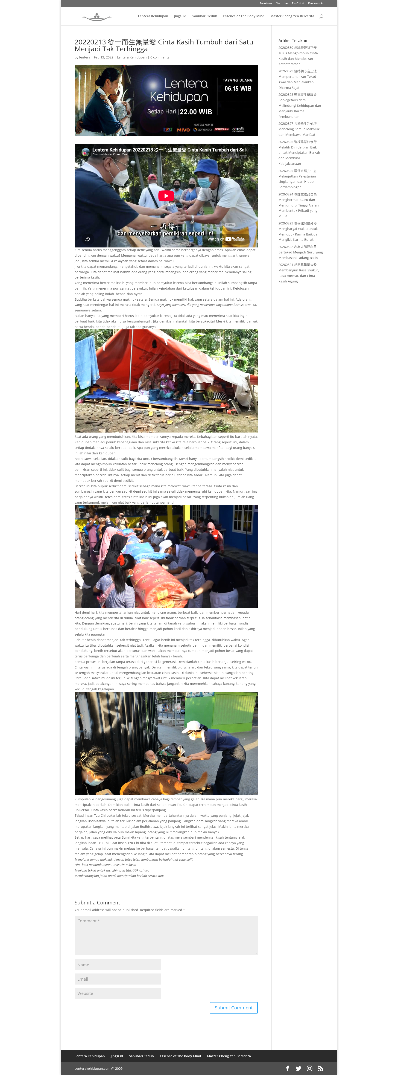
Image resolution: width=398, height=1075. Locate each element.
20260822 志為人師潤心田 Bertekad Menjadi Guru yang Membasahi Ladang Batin (300, 252)
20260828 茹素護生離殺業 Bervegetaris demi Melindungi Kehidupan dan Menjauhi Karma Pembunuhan (299, 105)
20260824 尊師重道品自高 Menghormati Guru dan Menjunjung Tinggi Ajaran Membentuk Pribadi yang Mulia (298, 205)
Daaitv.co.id (315, 3)
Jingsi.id (180, 16)
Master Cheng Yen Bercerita (292, 16)
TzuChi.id (298, 3)
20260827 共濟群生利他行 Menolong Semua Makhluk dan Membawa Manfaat (298, 129)
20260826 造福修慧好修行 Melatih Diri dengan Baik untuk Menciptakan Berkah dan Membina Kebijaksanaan (299, 152)
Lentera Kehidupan (153, 16)
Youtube (282, 3)
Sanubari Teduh (204, 16)
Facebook (266, 3)
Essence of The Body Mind (243, 16)
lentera (84, 57)
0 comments (159, 57)
